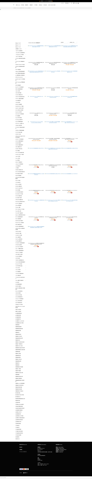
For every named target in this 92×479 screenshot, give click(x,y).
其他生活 (40, 4)
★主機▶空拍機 (18, 315)
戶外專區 (35, 4)
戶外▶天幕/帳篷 (18, 435)
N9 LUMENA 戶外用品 (19, 193)
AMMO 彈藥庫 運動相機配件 (20, 73)
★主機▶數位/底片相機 (19, 322)
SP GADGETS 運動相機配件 (20, 242)
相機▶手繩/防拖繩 (18, 387)
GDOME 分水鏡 (18, 134)
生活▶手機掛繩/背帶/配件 (19, 408)
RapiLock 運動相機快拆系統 (20, 214)
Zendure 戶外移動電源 (19, 298)
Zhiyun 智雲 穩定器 (18, 300)
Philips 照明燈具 (18, 205)
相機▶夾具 (17, 363)
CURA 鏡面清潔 (18, 100)
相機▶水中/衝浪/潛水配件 (19, 342)
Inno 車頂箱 (17, 160)
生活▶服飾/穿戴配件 (19, 410)
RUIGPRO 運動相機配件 (19, 226)
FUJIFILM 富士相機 (18, 132)
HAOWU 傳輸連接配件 (19, 144)
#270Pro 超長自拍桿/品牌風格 (20, 59)
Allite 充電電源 (18, 69)
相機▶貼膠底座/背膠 (19, 338)
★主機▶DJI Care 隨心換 (19, 321)
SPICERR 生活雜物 (18, 244)
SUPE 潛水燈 (17, 258)
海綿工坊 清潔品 (18, 309)
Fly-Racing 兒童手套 (18, 119)
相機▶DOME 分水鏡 (18, 345)
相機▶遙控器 (17, 351)
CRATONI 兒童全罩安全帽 (19, 96)
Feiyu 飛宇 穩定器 (18, 117)
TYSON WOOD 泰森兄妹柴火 (20, 278)
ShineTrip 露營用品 (18, 239)
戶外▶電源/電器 (18, 429)
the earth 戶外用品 (18, 263)
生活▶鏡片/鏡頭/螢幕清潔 (19, 417)
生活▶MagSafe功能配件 (19, 404)
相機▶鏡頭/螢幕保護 (19, 328)
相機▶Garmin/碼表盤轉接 (19, 383)
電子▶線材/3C (18, 396)
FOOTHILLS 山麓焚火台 (19, 123)
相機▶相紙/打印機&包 (19, 391)
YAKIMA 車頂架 (18, 293)
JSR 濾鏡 (17, 167)
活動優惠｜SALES (18, 48)
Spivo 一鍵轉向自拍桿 (19, 248)
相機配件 (31, 4)
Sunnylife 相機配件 (18, 256)
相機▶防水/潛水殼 (18, 336)
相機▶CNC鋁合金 (18, 359)
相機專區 (26, 4)
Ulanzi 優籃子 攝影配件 (19, 280)
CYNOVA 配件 (17, 102)
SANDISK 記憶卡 (18, 231)
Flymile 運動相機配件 (19, 121)
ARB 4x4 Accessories (19, 77)
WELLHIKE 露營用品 (18, 291)
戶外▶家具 (17, 427)
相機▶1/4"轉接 (18, 368)
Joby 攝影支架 (18, 165)
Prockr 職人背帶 (18, 211)
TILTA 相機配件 (18, 271)
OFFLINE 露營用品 (18, 195)
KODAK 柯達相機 (18, 175)
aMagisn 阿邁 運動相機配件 (20, 71)
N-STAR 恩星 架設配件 (19, 192)
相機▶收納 (17, 332)
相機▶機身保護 (18, 330)
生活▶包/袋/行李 (18, 412)
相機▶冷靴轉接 (18, 370)
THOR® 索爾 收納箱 (18, 265)
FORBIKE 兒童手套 (18, 125)
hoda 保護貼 (17, 150)
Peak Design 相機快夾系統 (20, 201)
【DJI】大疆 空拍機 (18, 56)
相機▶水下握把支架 (18, 343)
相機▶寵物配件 (18, 357)
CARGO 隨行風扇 (18, 92)
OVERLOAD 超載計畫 (19, 199)
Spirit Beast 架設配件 (19, 246)
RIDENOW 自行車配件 (19, 220)
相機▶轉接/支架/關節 (19, 366)
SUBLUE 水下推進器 (18, 252)
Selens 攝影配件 (18, 237)
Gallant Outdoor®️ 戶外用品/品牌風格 (20, 136)
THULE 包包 (17, 267)
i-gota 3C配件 (17, 156)
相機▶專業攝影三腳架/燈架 (20, 349)
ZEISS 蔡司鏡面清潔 (18, 296)
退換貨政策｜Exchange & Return (61, 449)
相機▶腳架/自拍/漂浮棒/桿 (20, 347)
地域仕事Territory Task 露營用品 (20, 307)
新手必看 (45, 4)
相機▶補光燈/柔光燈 (19, 376)
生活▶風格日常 (18, 414)
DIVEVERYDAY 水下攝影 (19, 106)
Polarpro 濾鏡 (17, 207)
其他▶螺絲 (17, 436)
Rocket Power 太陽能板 (19, 222)
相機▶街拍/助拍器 (18, 389)
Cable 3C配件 (17, 90)
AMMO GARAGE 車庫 (51, 4)
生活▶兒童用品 (18, 423)
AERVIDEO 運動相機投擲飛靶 (20, 67)
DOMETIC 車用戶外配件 (19, 108)
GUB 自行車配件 (18, 143)
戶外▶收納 (17, 425)
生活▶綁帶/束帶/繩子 (19, 419)
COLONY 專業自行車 (18, 94)
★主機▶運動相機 (18, 313)
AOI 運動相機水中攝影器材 (20, 75)
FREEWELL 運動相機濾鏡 (19, 130)
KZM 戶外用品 (17, 180)
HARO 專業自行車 (18, 146)
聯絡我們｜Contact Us (59, 451)
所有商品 (22, 4)
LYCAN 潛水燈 (17, 182)
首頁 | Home (18, 4)
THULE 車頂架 (18, 269)
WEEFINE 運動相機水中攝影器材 (20, 288)
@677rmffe (45, 465)
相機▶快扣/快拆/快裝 (19, 372)
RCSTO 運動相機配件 (19, 216)
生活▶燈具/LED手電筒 (19, 415)
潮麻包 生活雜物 (18, 311)
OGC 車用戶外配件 (18, 197)
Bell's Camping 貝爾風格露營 (20, 83)
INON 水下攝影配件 (18, 162)
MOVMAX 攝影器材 (18, 186)
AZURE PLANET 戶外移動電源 (20, 79)
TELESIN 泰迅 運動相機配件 (20, 262)
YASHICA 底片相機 (18, 294)
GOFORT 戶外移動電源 (19, 139)
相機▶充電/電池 (18, 334)
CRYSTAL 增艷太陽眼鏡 (19, 98)
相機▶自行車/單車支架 (19, 385)
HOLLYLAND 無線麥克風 (19, 152)
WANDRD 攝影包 (18, 286)
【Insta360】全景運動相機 (20, 52)
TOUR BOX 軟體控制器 (19, 273)
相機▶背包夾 (17, 340)
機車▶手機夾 (17, 400)
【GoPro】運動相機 (18, 50)
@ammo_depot (46, 463)
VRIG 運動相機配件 (18, 284)
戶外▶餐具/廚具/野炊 (19, 433)
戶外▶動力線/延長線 (19, 431)
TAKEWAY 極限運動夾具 (19, 260)
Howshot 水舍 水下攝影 (19, 154)
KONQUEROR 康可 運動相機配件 (19, 178)
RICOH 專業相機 (18, 218)
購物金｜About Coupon (59, 447)
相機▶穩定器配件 (18, 326)
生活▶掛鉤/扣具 (18, 421)
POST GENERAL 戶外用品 (19, 209)
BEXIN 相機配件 (18, 85)
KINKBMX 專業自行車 (19, 169)
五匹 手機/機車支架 (18, 302)
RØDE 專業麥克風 (18, 224)
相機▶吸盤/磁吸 (18, 361)
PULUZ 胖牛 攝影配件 (19, 213)
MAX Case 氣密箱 (18, 184)
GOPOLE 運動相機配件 (19, 141)
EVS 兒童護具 (17, 115)
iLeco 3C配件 (17, 158)
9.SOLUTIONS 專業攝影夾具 (20, 62)
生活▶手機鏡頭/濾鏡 (19, 406)
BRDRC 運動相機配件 (19, 89)
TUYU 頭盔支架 (18, 275)
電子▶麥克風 (17, 392)
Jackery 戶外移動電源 (19, 164)
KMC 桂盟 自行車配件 (19, 173)
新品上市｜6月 (18, 46)
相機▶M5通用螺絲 (18, 378)
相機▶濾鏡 (17, 374)
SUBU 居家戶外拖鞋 (18, 254)
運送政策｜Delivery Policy (60, 448)
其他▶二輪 (17, 438)
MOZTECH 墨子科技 (18, 188)
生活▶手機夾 (17, 402)
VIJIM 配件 (17, 282)
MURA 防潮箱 (17, 190)
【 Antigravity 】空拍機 (19, 54)
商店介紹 (20, 447)
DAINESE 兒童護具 (18, 104)
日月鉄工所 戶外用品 (19, 304)
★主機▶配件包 (18, 319)
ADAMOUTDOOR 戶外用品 (20, 64)
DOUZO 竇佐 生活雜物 (19, 110)
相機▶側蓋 (17, 324)
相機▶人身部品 (18, 353)
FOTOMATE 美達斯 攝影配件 (20, 128)
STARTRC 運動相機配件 (19, 250)
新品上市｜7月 (18, 45)
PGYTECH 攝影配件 (18, 203)
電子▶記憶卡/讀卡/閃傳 (19, 394)
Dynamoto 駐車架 (18, 112)
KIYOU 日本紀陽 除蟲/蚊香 (20, 171)
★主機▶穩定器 (18, 317)
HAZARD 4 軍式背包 (18, 148)
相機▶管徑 (17, 365)
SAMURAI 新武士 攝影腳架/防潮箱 (20, 229)
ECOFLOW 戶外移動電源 (19, 113)
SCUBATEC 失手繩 (18, 235)
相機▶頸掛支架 (18, 355)
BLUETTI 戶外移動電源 (19, 87)
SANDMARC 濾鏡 (18, 233)
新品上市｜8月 (18, 43)
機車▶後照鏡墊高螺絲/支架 (20, 398)
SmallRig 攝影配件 (18, 241)
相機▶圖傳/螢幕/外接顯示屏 (19, 381)
